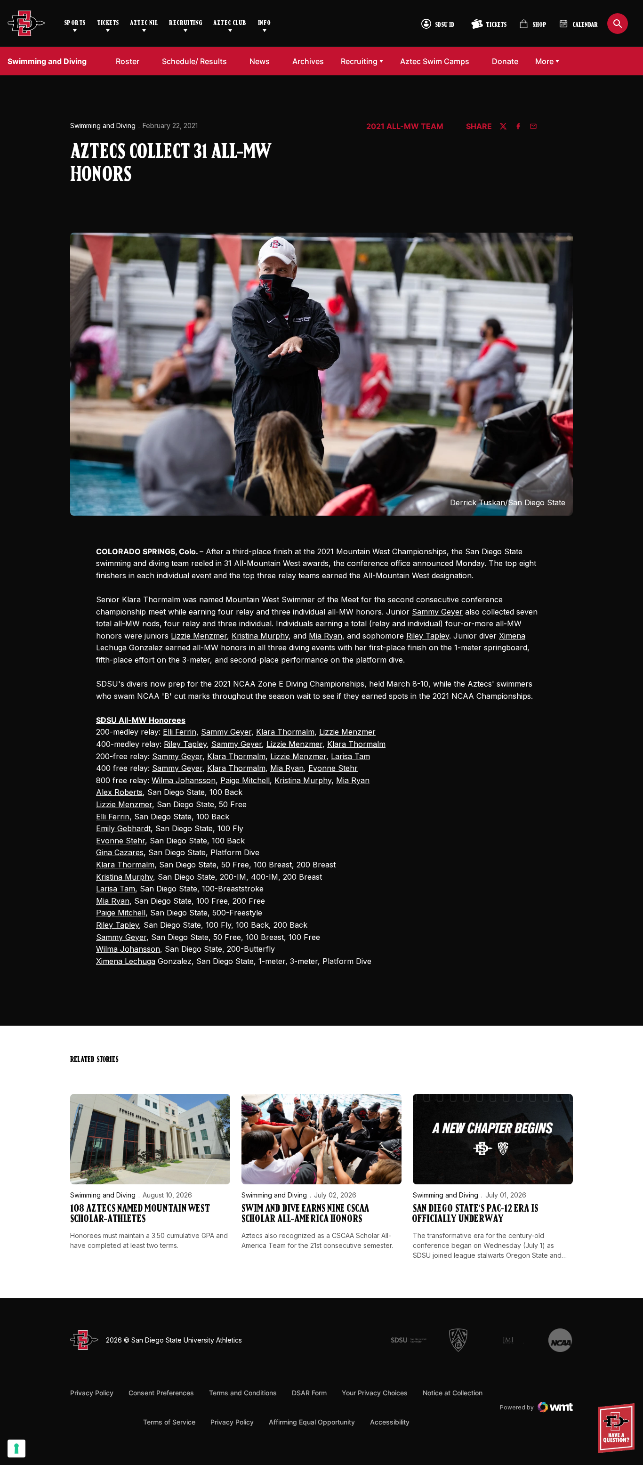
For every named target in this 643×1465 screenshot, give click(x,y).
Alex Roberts (119, 792)
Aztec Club (229, 23)
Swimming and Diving (103, 125)
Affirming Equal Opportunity (312, 1422)
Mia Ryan (325, 635)
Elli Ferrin (179, 732)
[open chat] (619, 1428)
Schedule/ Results (194, 61)
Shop (532, 27)
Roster (127, 61)
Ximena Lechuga (125, 961)
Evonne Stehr (333, 768)
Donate (507, 61)
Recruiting (185, 23)
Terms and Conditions (243, 1393)
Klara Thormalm (151, 599)
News (259, 61)
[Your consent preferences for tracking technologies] (16, 1448)
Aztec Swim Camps (437, 61)
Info (264, 23)
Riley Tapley (427, 635)
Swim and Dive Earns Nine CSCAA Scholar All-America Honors (305, 1214)
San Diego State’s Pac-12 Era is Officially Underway (475, 1214)
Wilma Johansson (184, 780)
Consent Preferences (161, 1393)
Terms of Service (169, 1421)
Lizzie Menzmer (199, 635)
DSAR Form (309, 1393)
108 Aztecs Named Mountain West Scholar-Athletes (140, 1214)
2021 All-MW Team (404, 126)
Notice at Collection (452, 1393)
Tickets (108, 23)
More (544, 61)
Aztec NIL (144, 23)
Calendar (585, 25)
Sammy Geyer (437, 611)
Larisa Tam (350, 756)
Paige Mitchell (245, 780)
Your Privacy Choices (375, 1393)
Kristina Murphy (260, 635)
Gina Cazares (120, 852)
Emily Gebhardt (123, 828)
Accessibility (390, 1421)
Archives (308, 61)
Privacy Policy (91, 1393)
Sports (75, 23)
